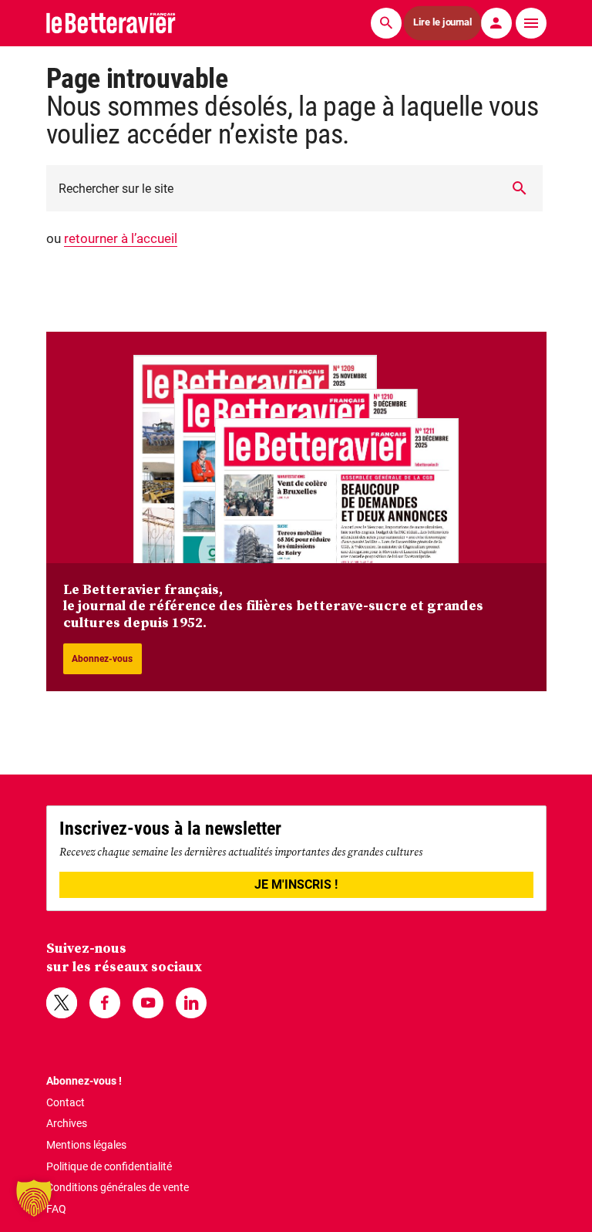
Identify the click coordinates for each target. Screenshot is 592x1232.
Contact (65, 1102)
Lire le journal (442, 23)
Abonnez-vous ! (84, 1081)
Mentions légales (86, 1145)
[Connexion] (496, 23)
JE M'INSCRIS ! (296, 884)
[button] (34, 1198)
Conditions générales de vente (117, 1187)
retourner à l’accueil (120, 238)
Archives (66, 1123)
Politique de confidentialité (109, 1166)
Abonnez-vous (102, 658)
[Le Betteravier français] (111, 22)
